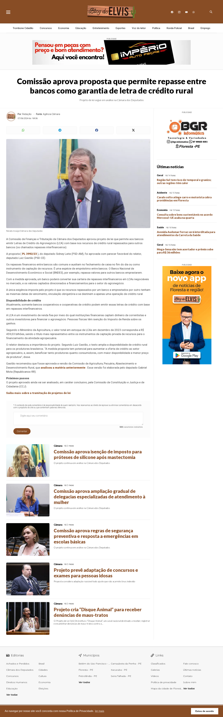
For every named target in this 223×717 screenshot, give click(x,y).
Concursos (46, 28)
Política (156, 28)
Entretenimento (101, 28)
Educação (81, 28)
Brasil (191, 28)
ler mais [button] (99, 711)
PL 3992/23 (29, 253)
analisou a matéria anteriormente (63, 367)
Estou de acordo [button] (204, 711)
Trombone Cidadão (23, 28)
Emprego (205, 28)
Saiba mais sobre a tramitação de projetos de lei (38, 393)
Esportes (120, 28)
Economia (63, 28)
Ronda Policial (174, 28)
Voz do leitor (139, 28)
